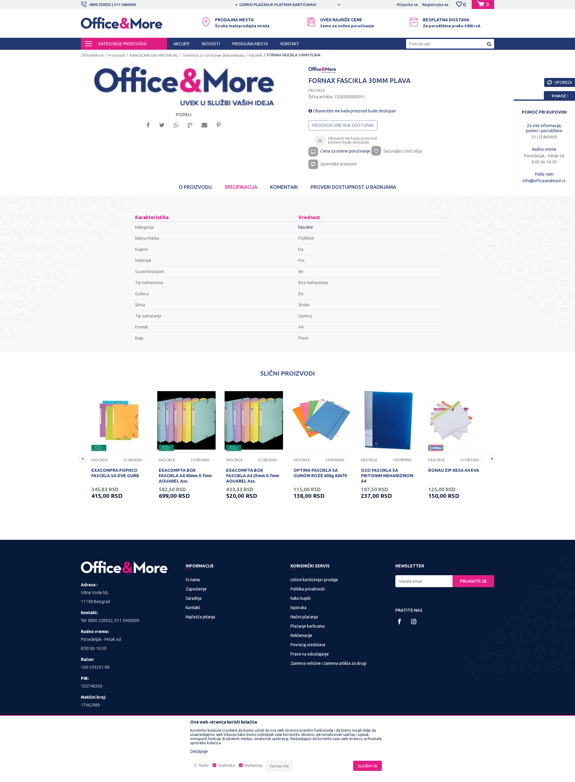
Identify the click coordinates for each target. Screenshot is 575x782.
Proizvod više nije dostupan (342, 125)
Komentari (284, 187)
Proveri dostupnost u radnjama (353, 187)
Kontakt (193, 607)
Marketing (253, 765)
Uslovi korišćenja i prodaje (314, 579)
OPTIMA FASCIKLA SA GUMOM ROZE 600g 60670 (320, 473)
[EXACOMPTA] (98, 448)
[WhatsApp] (176, 124)
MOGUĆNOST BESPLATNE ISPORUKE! (287, 4)
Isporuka (298, 607)
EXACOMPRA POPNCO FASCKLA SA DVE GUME (115, 473)
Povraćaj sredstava (307, 644)
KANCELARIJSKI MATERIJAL (154, 55)
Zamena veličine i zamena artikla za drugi (328, 663)
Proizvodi (116, 55)
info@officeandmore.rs (544, 180)
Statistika (226, 765)
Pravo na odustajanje (309, 654)
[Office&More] (121, 25)
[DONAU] (435, 448)
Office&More (92, 55)
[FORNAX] (322, 69)
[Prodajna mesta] (206, 22)
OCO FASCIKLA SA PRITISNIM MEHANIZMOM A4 (387, 475)
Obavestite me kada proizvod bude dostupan (354, 111)
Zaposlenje (196, 589)
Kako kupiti (300, 598)
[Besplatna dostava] (413, 22)
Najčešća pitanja (200, 616)
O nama (193, 579)
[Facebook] (148, 124)
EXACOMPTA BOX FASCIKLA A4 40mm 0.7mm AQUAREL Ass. (185, 475)
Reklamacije (301, 635)
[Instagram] (413, 621)
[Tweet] (162, 124)
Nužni (203, 765)
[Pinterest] (218, 124)
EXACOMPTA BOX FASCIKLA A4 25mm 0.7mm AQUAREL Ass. (252, 475)
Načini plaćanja (304, 616)
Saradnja (194, 598)
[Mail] (204, 124)
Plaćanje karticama (307, 626)
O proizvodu (195, 187)
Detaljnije (199, 751)
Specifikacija (241, 187)
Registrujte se (435, 4)
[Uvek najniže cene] (311, 22)
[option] (287, 4)
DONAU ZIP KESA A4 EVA (453, 470)
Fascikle (255, 55)
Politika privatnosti (307, 589)
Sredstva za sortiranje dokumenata (213, 55)
